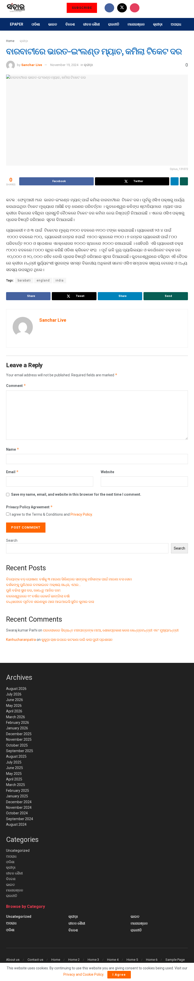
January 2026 (17, 728)
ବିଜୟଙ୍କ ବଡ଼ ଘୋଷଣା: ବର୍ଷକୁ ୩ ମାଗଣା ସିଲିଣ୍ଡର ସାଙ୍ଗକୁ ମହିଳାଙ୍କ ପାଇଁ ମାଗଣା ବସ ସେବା (69, 579)
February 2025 (17, 791)
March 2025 (15, 785)
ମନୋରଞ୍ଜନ (136, 24)
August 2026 (16, 689)
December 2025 (19, 734)
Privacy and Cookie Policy (83, 974)
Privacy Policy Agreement (29, 507)
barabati (24, 280)
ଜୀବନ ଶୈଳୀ (91, 24)
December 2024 (19, 802)
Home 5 (132, 960)
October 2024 (17, 813)
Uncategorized (18, 850)
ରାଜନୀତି (113, 24)
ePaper (16, 24)
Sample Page (175, 960)
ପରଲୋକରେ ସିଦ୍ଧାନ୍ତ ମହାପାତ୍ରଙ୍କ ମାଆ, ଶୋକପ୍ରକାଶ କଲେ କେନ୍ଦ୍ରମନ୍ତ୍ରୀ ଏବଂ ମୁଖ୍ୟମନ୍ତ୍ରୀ (111, 630)
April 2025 (14, 779)
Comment (16, 385)
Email (12, 471)
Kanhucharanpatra (21, 640)
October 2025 (17, 745)
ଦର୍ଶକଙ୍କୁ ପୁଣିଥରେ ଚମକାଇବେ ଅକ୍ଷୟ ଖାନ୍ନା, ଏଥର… (43, 585)
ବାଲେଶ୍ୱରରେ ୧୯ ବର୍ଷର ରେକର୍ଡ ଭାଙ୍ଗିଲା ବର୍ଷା (38, 596)
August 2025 (16, 756)
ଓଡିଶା (36, 24)
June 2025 (14, 768)
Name (12, 449)
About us (12, 960)
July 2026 (13, 694)
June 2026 (14, 700)
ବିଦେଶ (70, 24)
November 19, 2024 (64, 65)
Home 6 (151, 960)
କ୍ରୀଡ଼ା (157, 24)
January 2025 (17, 796)
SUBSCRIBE (82, 8)
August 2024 (16, 824)
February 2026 (17, 723)
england (43, 280)
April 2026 (14, 711)
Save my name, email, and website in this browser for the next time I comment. (76, 494)
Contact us (35, 960)
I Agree (119, 974)
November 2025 (19, 739)
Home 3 (93, 960)
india (60, 280)
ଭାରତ (52, 24)
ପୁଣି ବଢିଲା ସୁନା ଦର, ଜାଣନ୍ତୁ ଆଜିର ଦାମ (33, 590)
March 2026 (15, 717)
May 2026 (14, 706)
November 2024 (19, 807)
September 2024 (19, 819)
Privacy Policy (81, 514)
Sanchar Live (31, 65)
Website (107, 472)
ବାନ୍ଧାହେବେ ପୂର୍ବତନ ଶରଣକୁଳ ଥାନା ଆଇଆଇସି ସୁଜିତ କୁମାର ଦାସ (50, 602)
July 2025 (13, 762)
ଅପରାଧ (176, 24)
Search (11, 540)
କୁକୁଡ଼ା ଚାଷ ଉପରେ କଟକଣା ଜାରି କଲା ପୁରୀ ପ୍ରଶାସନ (77, 640)
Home (10, 41)
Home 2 (74, 960)
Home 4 (112, 960)
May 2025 (14, 774)
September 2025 (19, 751)
